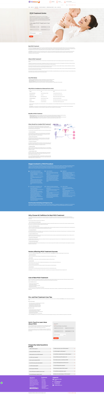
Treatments (36, 7)
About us (32, 7)
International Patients (50, 7)
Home (29, 7)
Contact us (59, 7)
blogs (55, 7)
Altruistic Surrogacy (42, 7)
